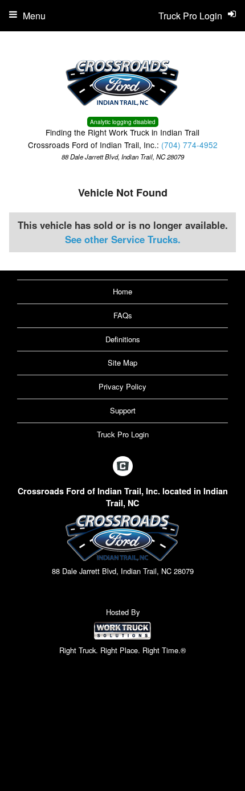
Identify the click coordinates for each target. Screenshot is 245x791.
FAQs (122, 315)
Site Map (122, 362)
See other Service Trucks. (123, 239)
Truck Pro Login (123, 434)
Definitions (122, 339)
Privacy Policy (122, 386)
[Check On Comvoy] (123, 466)
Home (122, 291)
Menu (34, 15)
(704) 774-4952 (189, 144)
